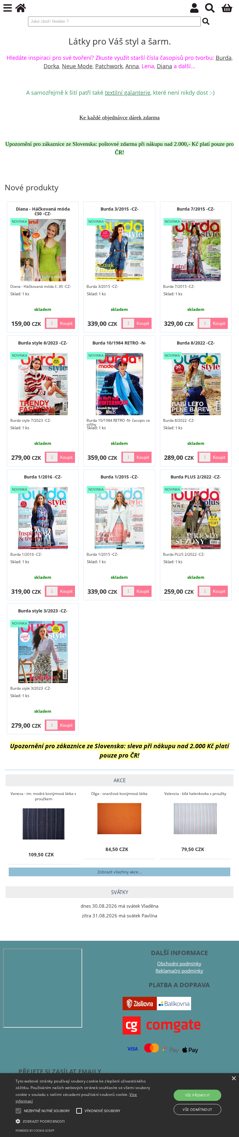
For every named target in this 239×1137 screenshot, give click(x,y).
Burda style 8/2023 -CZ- (43, 343)
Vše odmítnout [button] (197, 1109)
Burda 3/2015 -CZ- (119, 209)
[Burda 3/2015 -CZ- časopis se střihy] (119, 250)
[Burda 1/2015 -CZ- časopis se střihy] (119, 518)
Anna (132, 66)
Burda (224, 57)
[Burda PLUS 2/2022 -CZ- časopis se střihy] (196, 518)
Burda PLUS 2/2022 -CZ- (196, 477)
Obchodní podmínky (179, 963)
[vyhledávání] (213, 10)
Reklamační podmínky (179, 971)
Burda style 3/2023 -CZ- (43, 611)
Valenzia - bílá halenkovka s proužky (195, 793)
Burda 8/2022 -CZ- (196, 343)
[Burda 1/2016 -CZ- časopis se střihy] (43, 518)
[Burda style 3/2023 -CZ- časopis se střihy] (43, 652)
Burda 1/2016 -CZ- (43, 477)
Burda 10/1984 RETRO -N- (119, 343)
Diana (164, 66)
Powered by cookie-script (35, 1131)
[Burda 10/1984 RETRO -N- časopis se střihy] (119, 384)
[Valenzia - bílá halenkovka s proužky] (195, 818)
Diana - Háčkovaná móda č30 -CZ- (43, 211)
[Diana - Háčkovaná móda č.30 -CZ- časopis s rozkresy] (43, 250)
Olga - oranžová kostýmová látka (119, 793)
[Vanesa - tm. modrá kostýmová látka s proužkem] (43, 824)
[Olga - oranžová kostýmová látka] (119, 818)
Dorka (51, 66)
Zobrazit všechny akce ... (119, 872)
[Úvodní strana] (24, 10)
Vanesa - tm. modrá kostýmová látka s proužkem (43, 796)
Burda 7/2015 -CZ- (196, 209)
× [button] (233, 1078)
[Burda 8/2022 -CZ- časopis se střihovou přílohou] (196, 384)
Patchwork (109, 66)
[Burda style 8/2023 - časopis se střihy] (43, 384)
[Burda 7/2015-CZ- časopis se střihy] (196, 250)
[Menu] (7, 8)
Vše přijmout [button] (197, 1095)
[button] (83, 1121)
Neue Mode (77, 66)
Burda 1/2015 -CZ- (119, 477)
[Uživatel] (197, 10)
